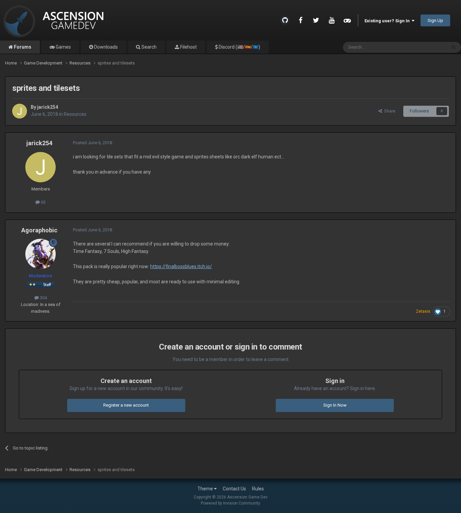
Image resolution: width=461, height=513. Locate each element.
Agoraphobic (39, 230)
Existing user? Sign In (388, 20)
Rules (258, 488)
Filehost (188, 47)
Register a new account (126, 405)
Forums (22, 47)
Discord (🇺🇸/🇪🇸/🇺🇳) (239, 47)
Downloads (105, 47)
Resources (75, 114)
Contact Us (234, 488)
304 (43, 297)
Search (148, 47)
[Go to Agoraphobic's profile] (40, 254)
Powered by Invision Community (230, 503)
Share (388, 110)
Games (63, 47)
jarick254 (47, 107)
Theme (205, 488)
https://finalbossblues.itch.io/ (181, 266)
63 (43, 202)
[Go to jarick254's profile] (19, 111)
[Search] (453, 47)
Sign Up (435, 20)
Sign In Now (335, 405)
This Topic (427, 47)
